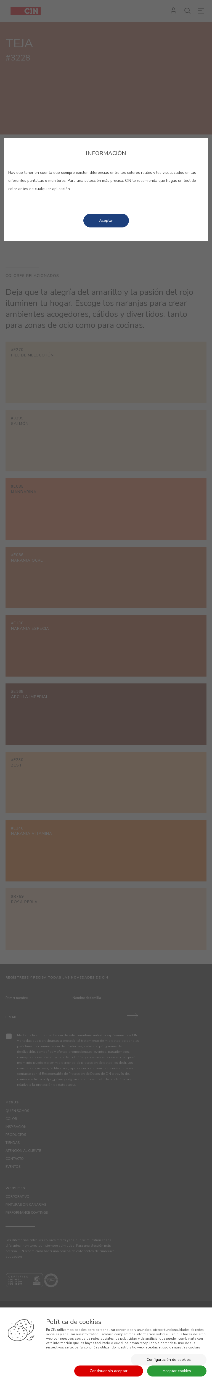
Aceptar (106, 220)
